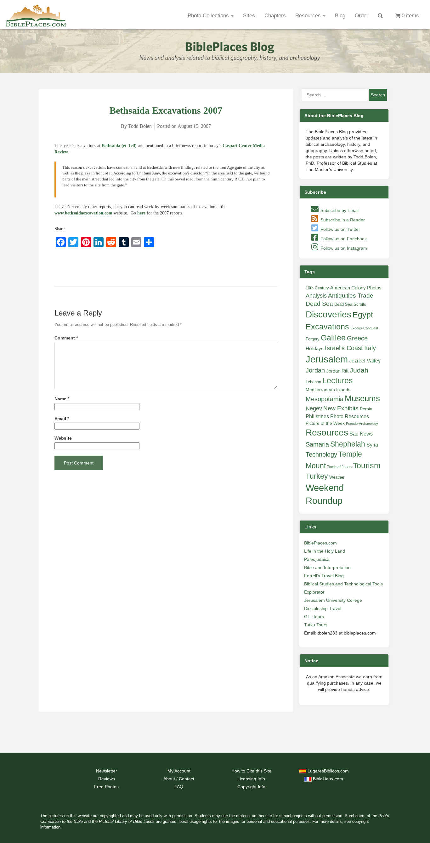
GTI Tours (314, 616)
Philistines (317, 416)
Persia (366, 408)
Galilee (333, 337)
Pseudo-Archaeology (362, 423)
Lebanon (313, 381)
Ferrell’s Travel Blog (324, 575)
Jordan (315, 370)
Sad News (361, 433)
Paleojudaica (317, 559)
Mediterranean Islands (328, 389)
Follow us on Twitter (339, 229)
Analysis (316, 295)
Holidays (315, 348)
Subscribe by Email (339, 210)
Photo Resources (349, 416)
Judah (359, 370)
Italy (370, 347)
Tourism (367, 465)
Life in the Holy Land (324, 551)
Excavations (327, 326)
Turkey (317, 476)
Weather (336, 477)
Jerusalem (327, 359)
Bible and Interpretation (327, 567)
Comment (66, 338)
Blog (340, 16)
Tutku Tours (315, 624)
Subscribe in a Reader (342, 219)
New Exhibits (341, 408)
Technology (321, 454)
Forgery (313, 339)
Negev (314, 408)
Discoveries (328, 314)
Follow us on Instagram (343, 248)
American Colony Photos (356, 287)
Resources (308, 16)
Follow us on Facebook (343, 238)
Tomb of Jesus (339, 467)
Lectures (337, 380)
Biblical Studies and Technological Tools (343, 583)
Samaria (317, 444)
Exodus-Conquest (364, 328)
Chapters (275, 16)
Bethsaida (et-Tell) (119, 145)
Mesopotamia (324, 399)
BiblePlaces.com (320, 542)
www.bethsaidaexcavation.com (83, 213)
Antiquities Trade (350, 295)
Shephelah (347, 444)
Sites (249, 16)
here (141, 213)
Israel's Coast (344, 348)
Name (61, 398)
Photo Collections (209, 16)
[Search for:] (335, 95)
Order (361, 16)
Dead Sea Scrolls (350, 304)
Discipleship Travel (322, 608)
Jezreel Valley (365, 360)
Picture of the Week (325, 423)
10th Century (317, 288)
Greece (357, 338)
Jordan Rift (337, 370)
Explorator (314, 592)
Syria (372, 444)
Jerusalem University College (333, 600)
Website (63, 438)
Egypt (363, 314)
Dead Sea (319, 303)
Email (61, 418)
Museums (362, 398)
